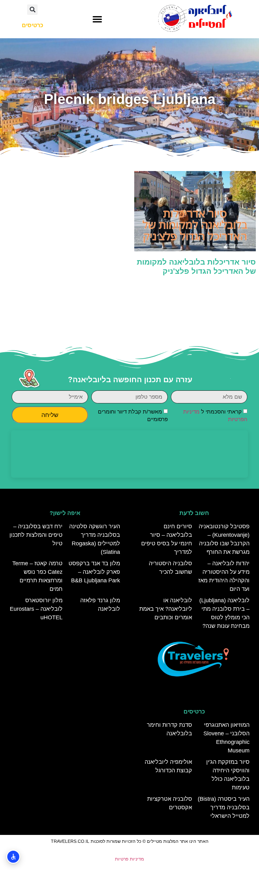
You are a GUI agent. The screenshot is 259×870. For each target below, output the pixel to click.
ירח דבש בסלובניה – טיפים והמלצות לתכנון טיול (36, 535)
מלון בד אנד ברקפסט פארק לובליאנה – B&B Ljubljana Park (94, 572)
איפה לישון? (65, 513)
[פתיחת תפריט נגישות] (13, 857)
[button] (97, 19)
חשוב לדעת (194, 513)
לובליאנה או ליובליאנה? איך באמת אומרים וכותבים (165, 609)
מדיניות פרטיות (129, 858)
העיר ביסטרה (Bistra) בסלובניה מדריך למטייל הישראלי (224, 807)
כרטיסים (194, 711)
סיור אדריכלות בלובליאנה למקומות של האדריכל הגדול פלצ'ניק (196, 266)
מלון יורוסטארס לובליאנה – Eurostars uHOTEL (36, 609)
